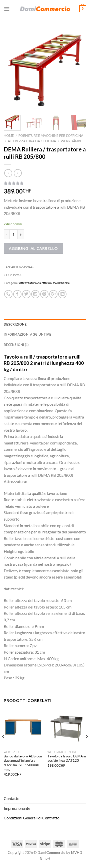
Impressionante (17, 808)
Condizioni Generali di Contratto (32, 817)
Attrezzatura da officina (32, 141)
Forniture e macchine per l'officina (50, 136)
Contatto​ (12, 798)
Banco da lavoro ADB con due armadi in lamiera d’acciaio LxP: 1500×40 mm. (23, 763)
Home (9, 136)
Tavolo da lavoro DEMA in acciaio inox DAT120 (67, 758)
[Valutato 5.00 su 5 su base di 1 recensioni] (45, 183)
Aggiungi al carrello (33, 248)
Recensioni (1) (16, 345)
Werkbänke (71, 141)
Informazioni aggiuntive (27, 334)
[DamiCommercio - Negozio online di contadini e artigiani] (45, 8)
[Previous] (11, 69)
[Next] (78, 69)
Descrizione (15, 324)
